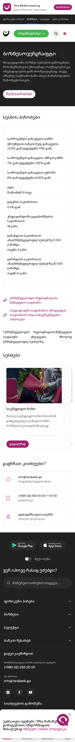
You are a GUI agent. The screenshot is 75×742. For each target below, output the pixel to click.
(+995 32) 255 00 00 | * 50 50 (37, 495)
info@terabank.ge (30, 477)
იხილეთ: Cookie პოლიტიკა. (45, 729)
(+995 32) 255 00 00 (19, 667)
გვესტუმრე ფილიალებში (35, 514)
